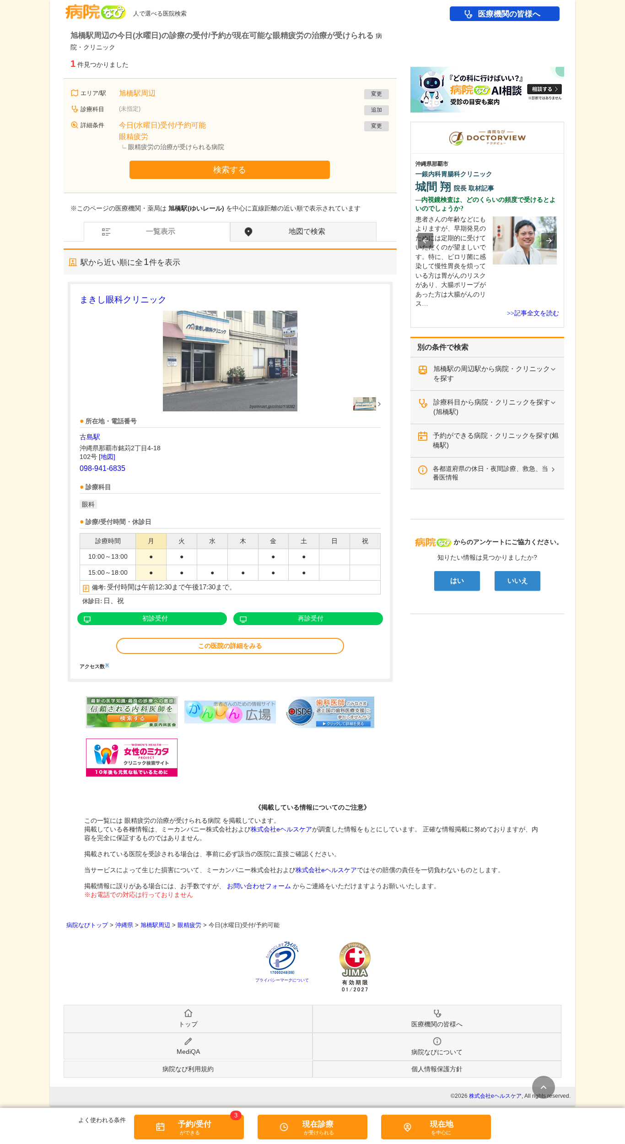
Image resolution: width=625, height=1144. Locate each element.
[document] (230, 481)
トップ (188, 1024)
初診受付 (155, 618)
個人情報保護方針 (437, 1069)
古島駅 (90, 437)
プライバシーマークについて (282, 980)
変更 (376, 94)
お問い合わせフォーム (259, 886)
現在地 (441, 1124)
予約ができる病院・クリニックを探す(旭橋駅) (496, 440)
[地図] (107, 456)
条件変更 (543, 1087)
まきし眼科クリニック (123, 299)
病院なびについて (437, 1052)
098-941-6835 (102, 468)
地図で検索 (307, 231)
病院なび (95, 8)
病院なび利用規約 (188, 1069)
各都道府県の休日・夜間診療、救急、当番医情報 (490, 473)
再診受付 (310, 618)
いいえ (517, 580)
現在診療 (318, 1124)
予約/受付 (194, 1124)
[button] (425, 240)
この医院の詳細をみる (230, 645)
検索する (229, 169)
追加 (376, 110)
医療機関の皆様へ (509, 14)
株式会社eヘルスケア (281, 829)
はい (457, 580)
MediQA (188, 1051)
